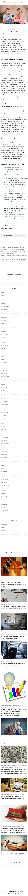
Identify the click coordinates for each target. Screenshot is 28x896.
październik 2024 (5, 326)
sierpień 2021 (4, 381)
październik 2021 (5, 376)
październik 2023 (5, 351)
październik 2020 (5, 409)
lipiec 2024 (3, 331)
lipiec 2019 (3, 448)
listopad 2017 (4, 482)
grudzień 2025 (4, 300)
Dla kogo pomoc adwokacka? (11, 178)
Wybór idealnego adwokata (7, 661)
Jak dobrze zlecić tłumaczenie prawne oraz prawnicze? (13, 794)
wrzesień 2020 (4, 412)
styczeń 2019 (4, 457)
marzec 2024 (4, 342)
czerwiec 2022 (4, 370)
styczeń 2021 (4, 401)
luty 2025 (3, 320)
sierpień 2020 (4, 415)
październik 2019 (5, 443)
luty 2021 (3, 398)
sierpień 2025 (4, 309)
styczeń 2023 (4, 362)
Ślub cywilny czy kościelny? (7, 604)
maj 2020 (3, 423)
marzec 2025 (4, 317)
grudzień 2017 (4, 479)
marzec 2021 (4, 395)
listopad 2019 (4, 440)
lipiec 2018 (3, 460)
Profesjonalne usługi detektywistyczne (14, 167)
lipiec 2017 (3, 493)
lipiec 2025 (3, 312)
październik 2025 (5, 306)
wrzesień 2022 (4, 367)
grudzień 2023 (4, 345)
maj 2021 (3, 390)
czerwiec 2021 (4, 387)
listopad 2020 (4, 407)
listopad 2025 (4, 303)
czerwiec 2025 (4, 314)
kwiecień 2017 (4, 502)
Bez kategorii (4, 524)
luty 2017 (3, 507)
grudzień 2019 (4, 437)
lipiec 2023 (3, 356)
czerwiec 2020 (4, 421)
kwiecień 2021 (4, 393)
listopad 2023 (4, 348)
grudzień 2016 (4, 510)
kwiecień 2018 (4, 468)
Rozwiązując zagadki (9, 186)
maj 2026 (3, 292)
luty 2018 (3, 474)
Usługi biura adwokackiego (11, 206)
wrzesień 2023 (4, 354)
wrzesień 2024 (4, 328)
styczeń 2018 (4, 476)
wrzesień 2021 (4, 379)
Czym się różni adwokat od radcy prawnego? (11, 578)
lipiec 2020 (3, 418)
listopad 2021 (4, 373)
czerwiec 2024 (4, 334)
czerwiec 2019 (4, 451)
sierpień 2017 (4, 490)
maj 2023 (3, 359)
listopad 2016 (4, 513)
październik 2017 (5, 485)
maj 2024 (3, 337)
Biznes (2, 527)
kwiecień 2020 (4, 426)
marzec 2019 (4, 454)
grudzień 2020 (4, 404)
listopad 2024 (4, 323)
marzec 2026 (4, 298)
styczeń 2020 (4, 434)
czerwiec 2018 (4, 462)
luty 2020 (3, 432)
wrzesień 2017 (4, 488)
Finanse (3, 530)
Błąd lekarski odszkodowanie (8, 632)
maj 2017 (3, 499)
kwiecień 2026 (4, 295)
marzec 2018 (4, 471)
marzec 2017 (4, 504)
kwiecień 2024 (4, 340)
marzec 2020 (4, 429)
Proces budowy (4, 736)
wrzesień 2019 (4, 446)
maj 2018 (3, 465)
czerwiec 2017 (4, 496)
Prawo (14, 29)
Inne (2, 533)
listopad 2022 (4, 365)
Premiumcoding (16, 893)
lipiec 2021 (3, 384)
